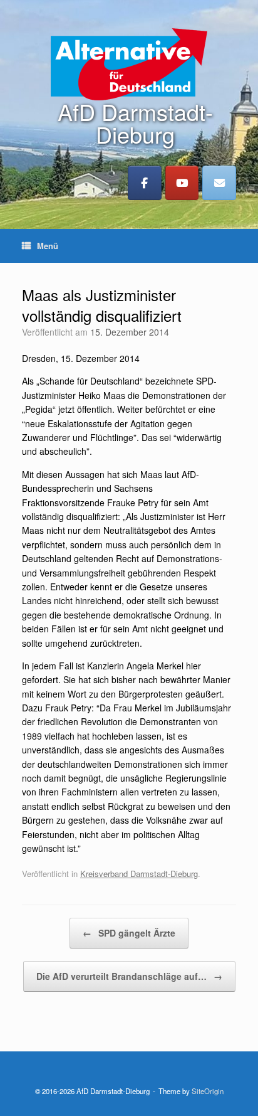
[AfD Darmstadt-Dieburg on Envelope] (219, 183)
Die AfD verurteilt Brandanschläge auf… (129, 976)
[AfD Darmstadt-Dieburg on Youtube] (182, 183)
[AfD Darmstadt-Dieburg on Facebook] (145, 183)
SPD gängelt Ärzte (129, 933)
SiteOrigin (208, 1091)
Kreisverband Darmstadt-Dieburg (139, 874)
